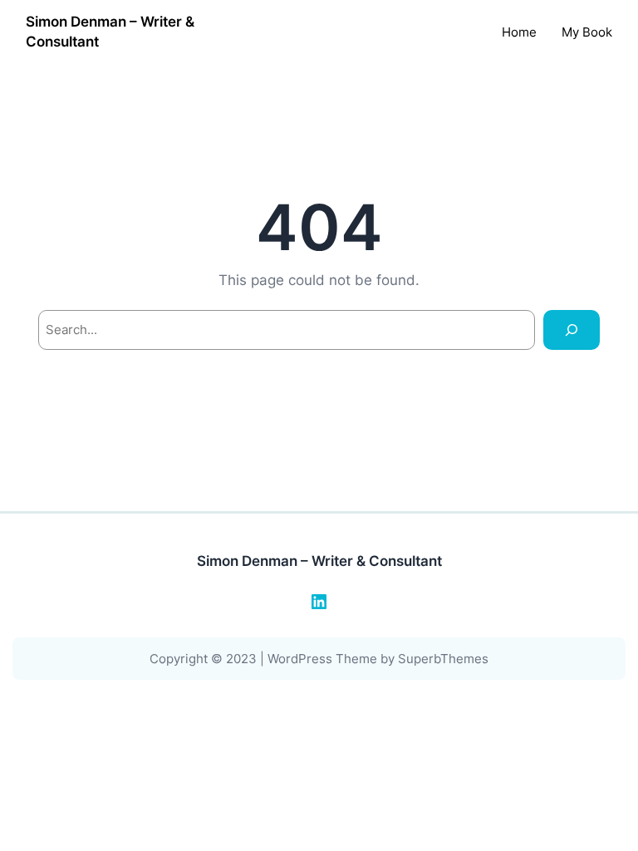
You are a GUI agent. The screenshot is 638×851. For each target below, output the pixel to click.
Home (519, 32)
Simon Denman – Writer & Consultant (319, 561)
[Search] (571, 330)
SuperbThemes (443, 659)
